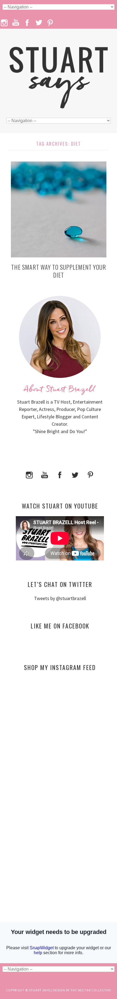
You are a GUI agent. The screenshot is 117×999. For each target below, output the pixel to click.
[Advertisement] (60, 728)
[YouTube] (45, 474)
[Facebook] (60, 474)
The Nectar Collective (90, 990)
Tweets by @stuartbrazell (60, 598)
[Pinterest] (90, 474)
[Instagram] (29, 474)
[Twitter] (75, 474)
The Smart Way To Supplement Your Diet (58, 271)
